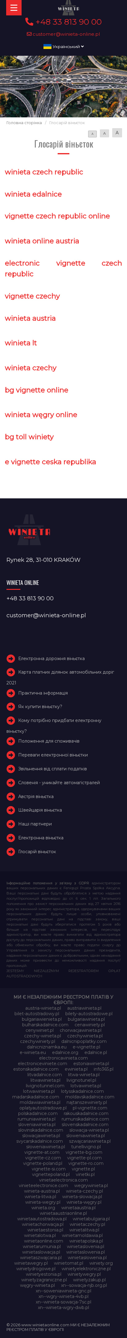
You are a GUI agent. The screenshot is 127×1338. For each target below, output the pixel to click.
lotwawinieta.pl (39, 1091)
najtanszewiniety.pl (87, 1102)
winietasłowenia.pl (87, 1257)
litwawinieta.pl (45, 1080)
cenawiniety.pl (90, 1025)
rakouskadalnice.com (86, 1113)
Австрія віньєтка (36, 796)
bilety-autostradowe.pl (89, 1013)
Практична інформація (43, 693)
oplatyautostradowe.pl (43, 1108)
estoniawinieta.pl (91, 1063)
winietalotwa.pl (40, 1235)
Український (66, 46)
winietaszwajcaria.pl (41, 1257)
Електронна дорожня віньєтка (51, 658)
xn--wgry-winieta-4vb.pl (63, 1296)
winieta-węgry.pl (84, 1202)
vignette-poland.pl (42, 1163)
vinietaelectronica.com (63, 1180)
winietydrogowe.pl (35, 1268)
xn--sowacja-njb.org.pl (84, 1285)
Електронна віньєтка (40, 838)
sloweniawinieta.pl (85, 1135)
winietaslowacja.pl (41, 1252)
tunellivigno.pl (86, 1146)
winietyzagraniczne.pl (44, 1280)
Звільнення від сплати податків (52, 769)
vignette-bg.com (84, 1152)
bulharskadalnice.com (45, 1025)
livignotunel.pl (81, 1080)
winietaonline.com (43, 1241)
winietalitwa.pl (84, 1230)
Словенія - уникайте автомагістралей (59, 782)
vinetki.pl (85, 1174)
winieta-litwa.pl (40, 1196)
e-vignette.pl (86, 1047)
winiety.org (101, 1263)
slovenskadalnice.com (85, 1124)
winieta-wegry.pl (42, 1202)
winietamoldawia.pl (82, 1235)
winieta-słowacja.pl (82, 1196)
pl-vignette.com (90, 1108)
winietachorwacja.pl (42, 1224)
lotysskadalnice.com (82, 1091)
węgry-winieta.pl (37, 1285)
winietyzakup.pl (89, 1280)
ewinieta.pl (76, 1069)
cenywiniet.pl (40, 1030)
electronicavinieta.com (63, 1058)
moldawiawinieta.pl (40, 1102)
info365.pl (103, 1069)
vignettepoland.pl (51, 1174)
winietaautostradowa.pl (42, 1219)
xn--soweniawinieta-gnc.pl (63, 1291)
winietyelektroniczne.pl (86, 1268)
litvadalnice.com (44, 1074)
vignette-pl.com (84, 1158)
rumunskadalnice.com (85, 1119)
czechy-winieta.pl (42, 1036)
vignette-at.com (41, 1152)
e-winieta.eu (33, 1052)
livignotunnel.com (45, 1086)
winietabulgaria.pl (91, 1219)
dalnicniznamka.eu (47, 1047)
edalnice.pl (95, 1052)
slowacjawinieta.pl (41, 1135)
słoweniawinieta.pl (45, 1146)
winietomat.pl (68, 1263)
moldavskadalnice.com (89, 1097)
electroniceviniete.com (42, 1063)
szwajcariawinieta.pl (90, 1141)
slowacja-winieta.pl (89, 1130)
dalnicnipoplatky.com (84, 1041)
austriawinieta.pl (84, 1008)
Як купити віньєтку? (40, 706)
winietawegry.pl (31, 1263)
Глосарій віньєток (37, 851)
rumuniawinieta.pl (36, 1119)
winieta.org (43, 1207)
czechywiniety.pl (37, 1041)
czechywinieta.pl (85, 1036)
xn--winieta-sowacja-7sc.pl (63, 1302)
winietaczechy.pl (87, 1224)
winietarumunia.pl (42, 1246)
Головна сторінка (24, 122)
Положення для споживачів (49, 741)
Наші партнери (35, 824)
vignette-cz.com (43, 1158)
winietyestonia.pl (43, 1274)
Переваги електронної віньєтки (53, 755)
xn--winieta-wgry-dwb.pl (63, 1307)
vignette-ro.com (86, 1163)
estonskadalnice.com (36, 1069)
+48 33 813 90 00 (67, 22)
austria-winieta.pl (43, 1008)
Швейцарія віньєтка (40, 810)
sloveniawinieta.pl (36, 1124)
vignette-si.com (49, 1169)
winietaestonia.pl (45, 1230)
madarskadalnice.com (35, 1097)
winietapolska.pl (86, 1241)
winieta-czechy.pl (84, 1191)
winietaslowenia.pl (85, 1252)
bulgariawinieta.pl (86, 1019)
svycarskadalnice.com (39, 1141)
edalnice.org (65, 1052)
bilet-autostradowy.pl (36, 1013)
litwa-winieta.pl (84, 1074)
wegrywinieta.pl (91, 1185)
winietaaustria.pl (78, 1207)
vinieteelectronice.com (43, 1185)
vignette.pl (83, 1169)
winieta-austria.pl (42, 1191)
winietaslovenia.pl (85, 1246)
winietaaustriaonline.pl (63, 1213)
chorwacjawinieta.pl (80, 1030)
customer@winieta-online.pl (65, 34)
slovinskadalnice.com (40, 1130)
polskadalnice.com (38, 1113)
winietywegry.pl (84, 1274)
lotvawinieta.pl (86, 1086)
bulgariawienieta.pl (42, 1019)
